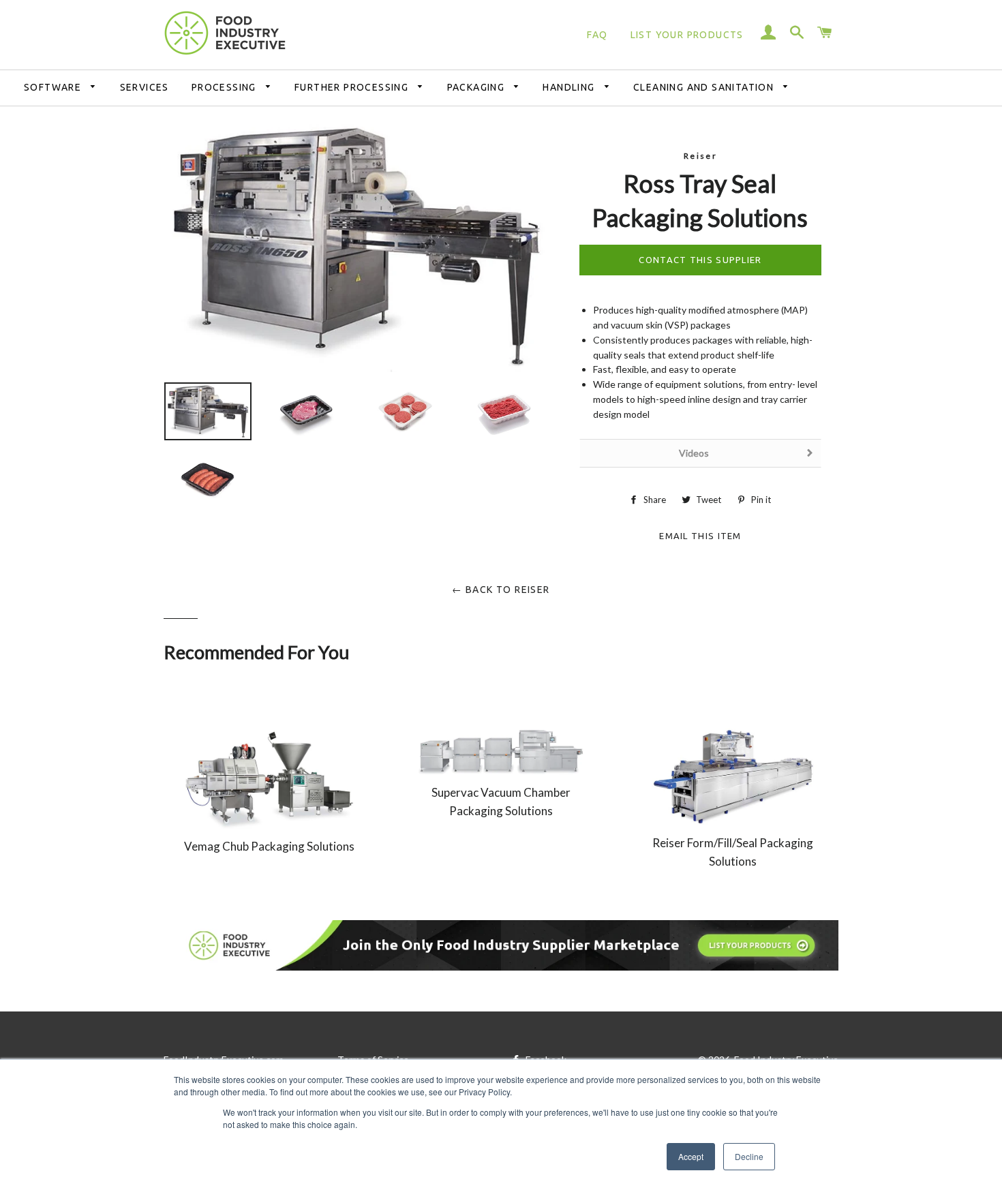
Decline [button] (749, 1156)
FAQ (597, 34)
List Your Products (687, 34)
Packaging (477, 87)
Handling (570, 87)
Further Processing (353, 87)
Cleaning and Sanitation (705, 87)
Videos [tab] (694, 453)
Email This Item (700, 534)
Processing (225, 87)
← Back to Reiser (500, 589)
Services (144, 87)
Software (54, 87)
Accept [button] (690, 1156)
